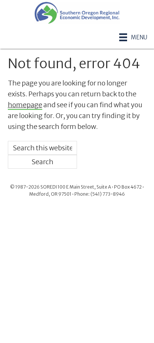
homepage (25, 104)
